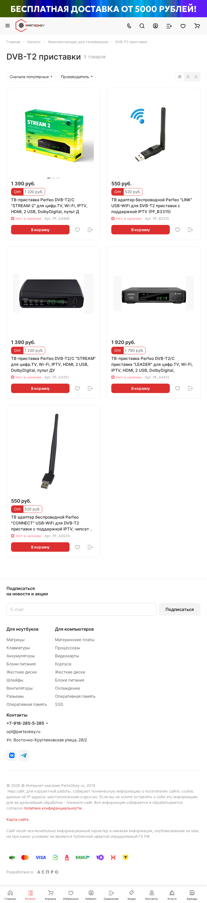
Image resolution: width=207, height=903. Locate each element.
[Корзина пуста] (197, 25)
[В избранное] (77, 229)
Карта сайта (17, 819)
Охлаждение (67, 688)
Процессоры (67, 647)
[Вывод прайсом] (196, 77)
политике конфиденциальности (52, 808)
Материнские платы (74, 639)
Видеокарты (67, 655)
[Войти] (155, 25)
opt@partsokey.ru (23, 731)
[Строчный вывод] (188, 77)
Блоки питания (21, 663)
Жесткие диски (21, 672)
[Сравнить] (90, 229)
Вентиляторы (19, 688)
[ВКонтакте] (11, 755)
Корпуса (63, 663)
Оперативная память (26, 704)
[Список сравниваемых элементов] (169, 25)
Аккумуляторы (20, 655)
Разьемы (15, 696)
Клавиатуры (18, 647)
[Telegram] (23, 755)
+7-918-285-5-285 (25, 723)
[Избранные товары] (183, 25)
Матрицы (15, 639)
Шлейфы (14, 680)
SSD (59, 704)
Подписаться (179, 609)
